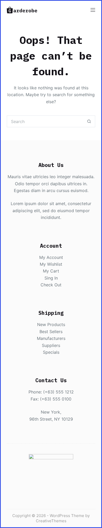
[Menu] (92, 10)
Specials (51, 352)
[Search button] (89, 121)
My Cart (51, 271)
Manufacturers (51, 338)
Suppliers (51, 345)
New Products (51, 324)
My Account (51, 257)
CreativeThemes (51, 520)
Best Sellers (51, 331)
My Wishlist (51, 264)
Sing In (51, 278)
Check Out (51, 284)
